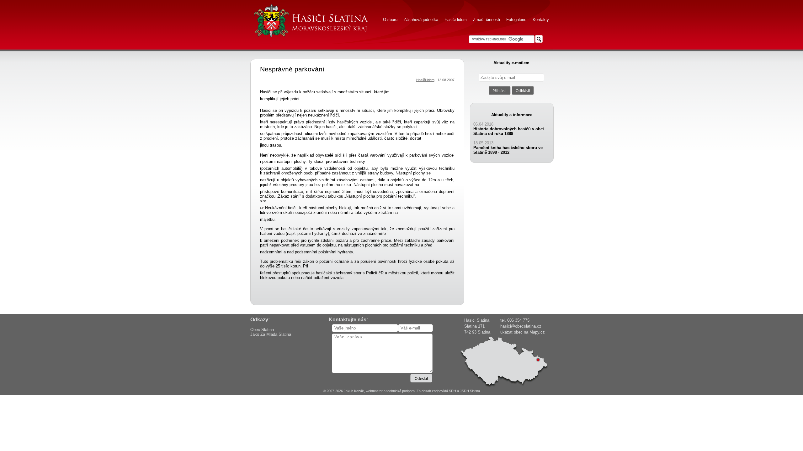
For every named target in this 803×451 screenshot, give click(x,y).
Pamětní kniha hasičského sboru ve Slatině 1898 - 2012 (508, 150)
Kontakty (541, 19)
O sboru (390, 19)
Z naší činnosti (486, 19)
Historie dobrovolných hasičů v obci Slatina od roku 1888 (508, 131)
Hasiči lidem (455, 19)
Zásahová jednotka (421, 19)
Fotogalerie (516, 19)
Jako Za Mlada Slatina (270, 334)
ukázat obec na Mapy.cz (522, 332)
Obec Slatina (262, 329)
